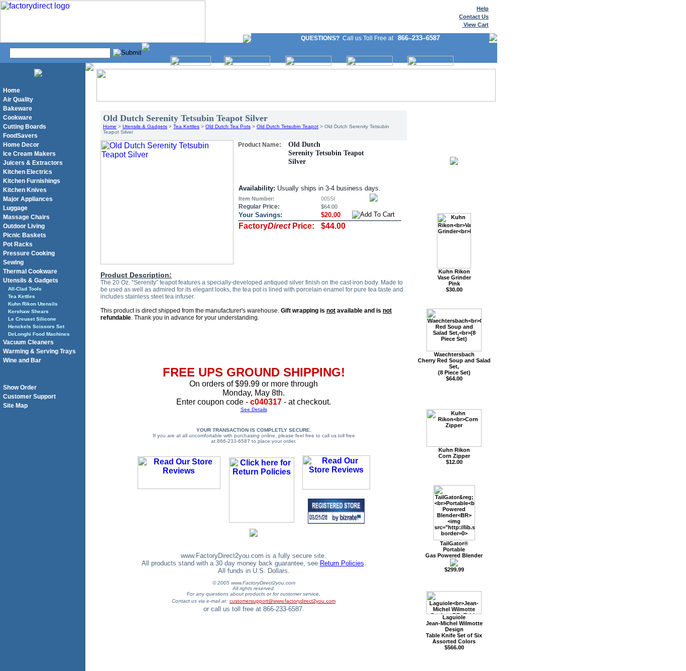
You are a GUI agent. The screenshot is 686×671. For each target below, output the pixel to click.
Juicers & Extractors (33, 162)
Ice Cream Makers (29, 153)
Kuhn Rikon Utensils (33, 304)
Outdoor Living (24, 226)
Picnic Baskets (24, 235)
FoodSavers (20, 135)
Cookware (17, 117)
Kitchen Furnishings (31, 180)
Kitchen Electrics (27, 171)
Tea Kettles (21, 296)
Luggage (15, 208)
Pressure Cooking (29, 253)
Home (11, 90)
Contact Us (474, 17)
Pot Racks (18, 244)
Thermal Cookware (30, 271)
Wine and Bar (22, 360)
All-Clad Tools (25, 289)
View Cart (475, 25)
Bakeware (17, 108)
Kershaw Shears (28, 311)
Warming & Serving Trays (39, 351)
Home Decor (21, 144)
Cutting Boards (24, 126)
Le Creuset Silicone (32, 319)
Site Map (15, 405)
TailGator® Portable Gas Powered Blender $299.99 (454, 556)
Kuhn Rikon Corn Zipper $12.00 (454, 456)
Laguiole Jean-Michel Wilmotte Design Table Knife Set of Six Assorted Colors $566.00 (454, 632)
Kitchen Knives (25, 190)
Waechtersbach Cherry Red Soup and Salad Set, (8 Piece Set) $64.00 (454, 366)
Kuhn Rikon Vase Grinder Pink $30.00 (454, 280)
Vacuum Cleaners (28, 342)
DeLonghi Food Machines (39, 334)
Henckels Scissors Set (36, 326)
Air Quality (18, 99)
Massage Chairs (26, 217)
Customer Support (29, 396)
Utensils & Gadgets (30, 280)
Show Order (20, 387)
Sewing (13, 262)
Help (483, 9)
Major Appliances (28, 199)
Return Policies (342, 563)
